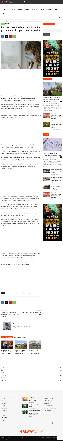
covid (14, 292)
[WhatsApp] (14, 36)
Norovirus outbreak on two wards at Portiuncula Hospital (34, 352)
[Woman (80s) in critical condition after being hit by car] (46, 171)
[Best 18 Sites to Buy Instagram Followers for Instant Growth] (25, 399)
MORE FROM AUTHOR (20, 337)
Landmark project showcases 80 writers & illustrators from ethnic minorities (10, 314)
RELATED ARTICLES (7, 337)
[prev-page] (2, 357)
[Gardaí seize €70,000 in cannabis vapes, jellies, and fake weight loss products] (46, 179)
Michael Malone (6, 33)
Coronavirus (8, 292)
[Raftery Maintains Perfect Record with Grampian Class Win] (46, 186)
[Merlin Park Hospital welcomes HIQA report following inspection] (21, 345)
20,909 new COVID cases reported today (31, 313)
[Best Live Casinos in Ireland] (25, 406)
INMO (5, 113)
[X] (25, 2)
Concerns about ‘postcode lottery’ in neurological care (6, 352)
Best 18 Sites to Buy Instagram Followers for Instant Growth (34, 399)
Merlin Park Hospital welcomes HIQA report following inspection (20, 352)
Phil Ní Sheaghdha (27, 258)
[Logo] (12, 6)
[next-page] (5, 357)
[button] (60, 17)
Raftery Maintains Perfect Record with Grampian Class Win (55, 187)
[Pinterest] (10, 36)
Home (2, 21)
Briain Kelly (45, 101)
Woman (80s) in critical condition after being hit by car (56, 171)
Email (44, 28)
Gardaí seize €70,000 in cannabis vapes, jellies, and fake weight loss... (56, 179)
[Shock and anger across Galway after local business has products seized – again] (25, 412)
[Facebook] (21, 2)
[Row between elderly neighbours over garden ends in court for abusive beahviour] (46, 124)
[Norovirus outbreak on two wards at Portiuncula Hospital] (35, 345)
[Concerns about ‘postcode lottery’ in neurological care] (7, 345)
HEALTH (12, 21)
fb (17, 292)
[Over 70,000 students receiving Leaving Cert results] (52, 144)
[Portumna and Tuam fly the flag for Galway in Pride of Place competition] (52, 89)
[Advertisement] (21, 82)
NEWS (6, 21)
